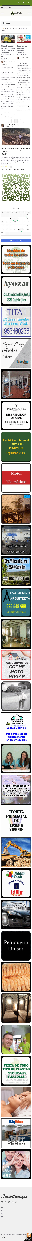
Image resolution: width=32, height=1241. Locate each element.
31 (2, 233)
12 (11, 222)
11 (6, 222)
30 (28, 229)
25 (6, 229)
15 (23, 222)
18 (6, 226)
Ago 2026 (16, 208)
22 (23, 226)
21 (19, 226)
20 (15, 226)
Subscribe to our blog (16, 241)
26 (11, 229)
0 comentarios (13, 169)
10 (2, 222)
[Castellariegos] (16, 13)
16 (28, 222)
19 (11, 226)
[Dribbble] (16, 1202)
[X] (6, 1202)
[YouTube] (10, 7)
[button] (19, 2)
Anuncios (4, 64)
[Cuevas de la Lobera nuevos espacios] (16, 137)
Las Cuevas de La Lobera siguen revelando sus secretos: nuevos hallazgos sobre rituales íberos (15, 149)
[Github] (9, 1202)
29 (23, 229)
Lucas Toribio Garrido (9, 61)
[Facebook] (2, 7)
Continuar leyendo (8, 113)
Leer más (21, 169)
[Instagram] (6, 7)
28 (19, 229)
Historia (3, 155)
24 (2, 229)
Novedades (4, 153)
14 (19, 222)
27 (15, 229)
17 (2, 226)
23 (28, 226)
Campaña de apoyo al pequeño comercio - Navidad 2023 (22, 50)
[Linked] (12, 1202)
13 (15, 222)
